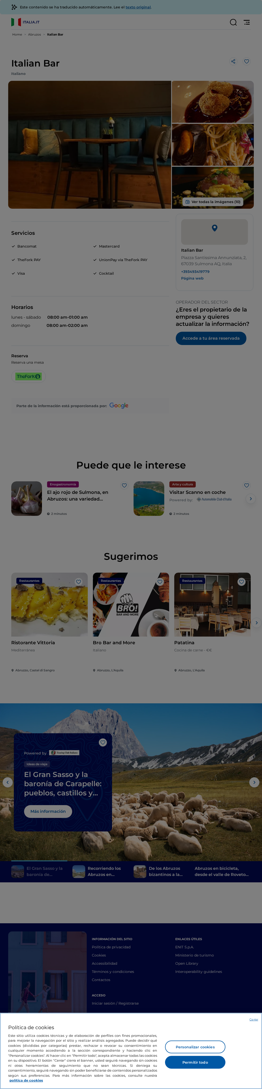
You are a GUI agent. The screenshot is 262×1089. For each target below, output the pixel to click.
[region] (131, 1051)
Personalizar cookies (195, 1047)
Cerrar (253, 1019)
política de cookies (26, 1080)
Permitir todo (195, 1062)
